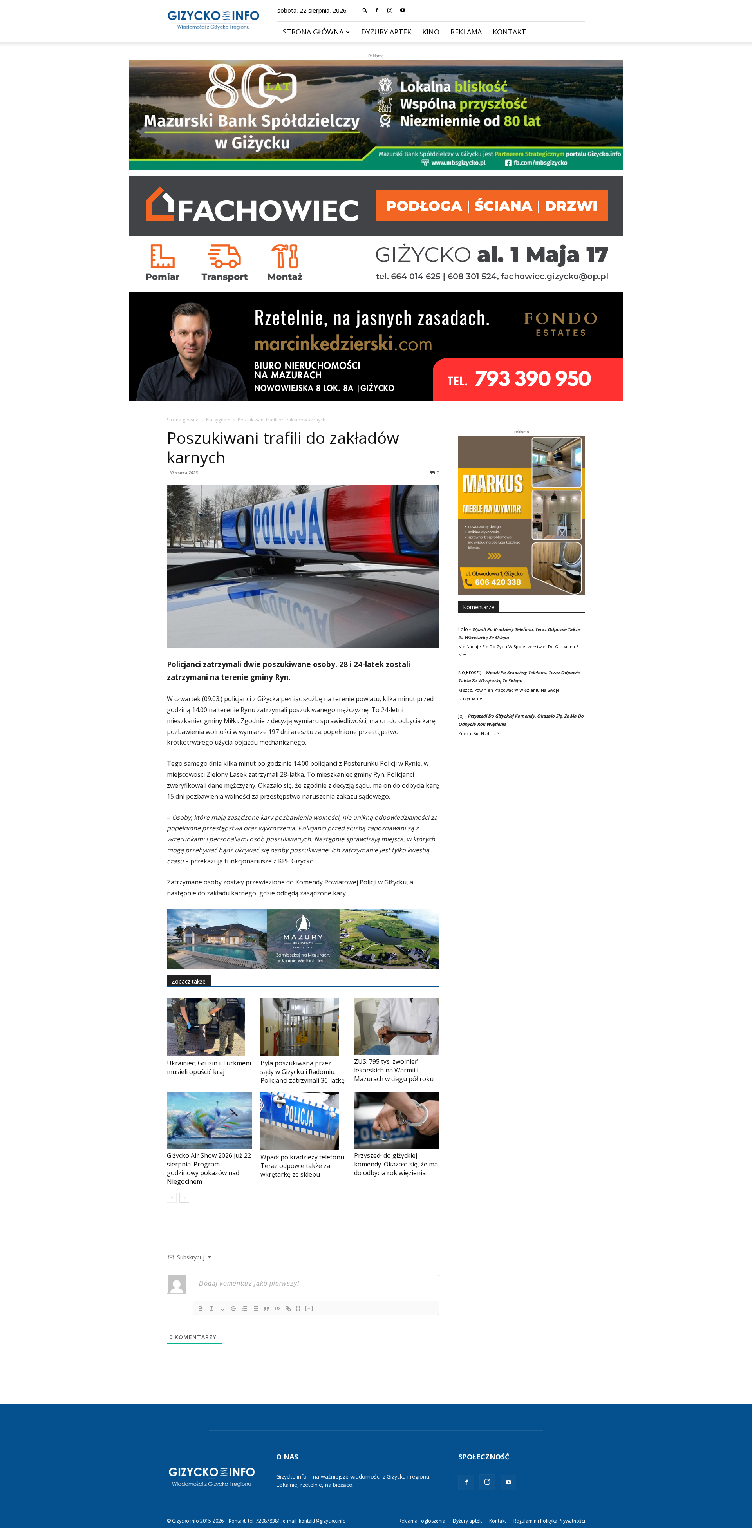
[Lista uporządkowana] (244, 1308)
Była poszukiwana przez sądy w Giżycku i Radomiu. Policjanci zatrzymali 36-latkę (302, 1072)
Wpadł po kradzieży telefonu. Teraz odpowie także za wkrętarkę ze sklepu (302, 1166)
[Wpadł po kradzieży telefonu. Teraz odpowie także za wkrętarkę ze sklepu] (303, 1121)
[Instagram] (390, 10)
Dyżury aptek (386, 31)
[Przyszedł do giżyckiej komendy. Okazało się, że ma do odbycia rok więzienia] (396, 1120)
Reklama (466, 31)
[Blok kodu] (277, 1308)
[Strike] (233, 1308)
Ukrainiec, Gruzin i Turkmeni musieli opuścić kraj (209, 1067)
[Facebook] (377, 10)
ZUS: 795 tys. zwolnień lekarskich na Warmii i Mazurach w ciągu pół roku (394, 1070)
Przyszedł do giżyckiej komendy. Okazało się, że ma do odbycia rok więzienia (396, 1164)
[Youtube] (403, 10)
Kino (430, 31)
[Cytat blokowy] (266, 1308)
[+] (309, 1308)
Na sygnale (218, 419)
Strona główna (313, 31)
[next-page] (184, 1198)
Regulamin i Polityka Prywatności (549, 1520)
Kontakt (509, 31)
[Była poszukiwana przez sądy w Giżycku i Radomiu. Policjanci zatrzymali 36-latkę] (303, 1027)
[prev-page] (172, 1198)
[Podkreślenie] (222, 1308)
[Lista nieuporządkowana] (255, 1308)
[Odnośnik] (288, 1308)
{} (298, 1308)
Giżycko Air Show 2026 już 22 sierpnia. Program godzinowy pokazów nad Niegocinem (209, 1168)
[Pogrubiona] (200, 1308)
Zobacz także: (189, 981)
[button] (365, 10)
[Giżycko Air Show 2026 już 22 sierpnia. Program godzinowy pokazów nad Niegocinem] (209, 1120)
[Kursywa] (211, 1308)
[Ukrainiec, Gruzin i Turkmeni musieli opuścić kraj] (209, 1027)
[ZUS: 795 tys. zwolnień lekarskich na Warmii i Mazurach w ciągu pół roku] (396, 1026)
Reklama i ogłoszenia (422, 1520)
